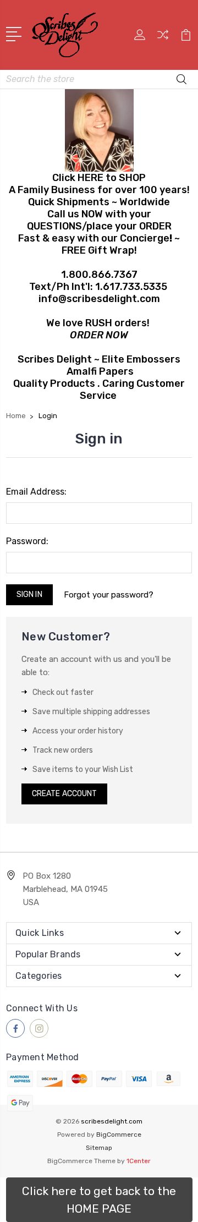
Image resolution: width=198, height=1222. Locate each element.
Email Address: (36, 491)
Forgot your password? (108, 595)
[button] (99, 1199)
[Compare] (163, 38)
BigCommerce (118, 1134)
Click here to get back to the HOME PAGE (99, 1199)
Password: (27, 541)
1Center (139, 1161)
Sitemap (99, 1148)
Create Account (64, 793)
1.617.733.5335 (131, 287)
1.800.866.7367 (99, 274)
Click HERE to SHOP (99, 178)
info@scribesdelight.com (99, 299)
